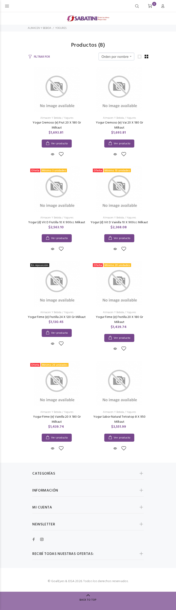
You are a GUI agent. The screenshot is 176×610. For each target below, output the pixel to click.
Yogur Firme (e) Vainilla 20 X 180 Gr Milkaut (57, 419)
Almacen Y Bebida (50, 118)
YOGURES (61, 28)
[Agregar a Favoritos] (61, 154)
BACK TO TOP (88, 600)
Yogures (68, 118)
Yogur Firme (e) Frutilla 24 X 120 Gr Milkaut (57, 317)
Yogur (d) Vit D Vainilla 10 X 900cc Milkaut (119, 222)
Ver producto (59, 143)
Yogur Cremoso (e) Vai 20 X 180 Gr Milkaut (119, 125)
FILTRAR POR (42, 56)
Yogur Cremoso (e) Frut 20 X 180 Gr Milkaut (57, 125)
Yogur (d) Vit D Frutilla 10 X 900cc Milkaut (56, 222)
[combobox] (116, 56)
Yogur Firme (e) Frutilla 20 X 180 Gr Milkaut (119, 319)
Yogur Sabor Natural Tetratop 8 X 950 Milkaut (119, 419)
